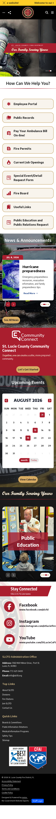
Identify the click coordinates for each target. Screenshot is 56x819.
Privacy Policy (7, 785)
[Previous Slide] (8, 304)
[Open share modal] (9, 12)
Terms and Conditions (11, 789)
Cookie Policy (7, 792)
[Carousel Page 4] (48, 304)
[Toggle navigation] (3, 12)
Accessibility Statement (11, 781)
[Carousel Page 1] (46, 70)
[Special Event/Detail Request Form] (28, 177)
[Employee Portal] (28, 104)
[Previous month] (6, 400)
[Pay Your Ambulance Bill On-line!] (28, 133)
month (24, 460)
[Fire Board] (28, 193)
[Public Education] (28, 541)
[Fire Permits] (28, 148)
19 (28, 438)
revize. (24, 797)
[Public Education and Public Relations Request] (28, 222)
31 (42, 415)
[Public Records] (28, 117)
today (34, 460)
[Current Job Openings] (28, 162)
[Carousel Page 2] (48, 70)
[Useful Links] (28, 207)
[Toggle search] (46, 12)
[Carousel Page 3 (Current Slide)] (50, 70)
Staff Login (38, 801)
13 (35, 430)
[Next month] (49, 400)
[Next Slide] (13, 304)
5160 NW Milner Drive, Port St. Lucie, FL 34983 (21, 664)
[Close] (4, 3)
